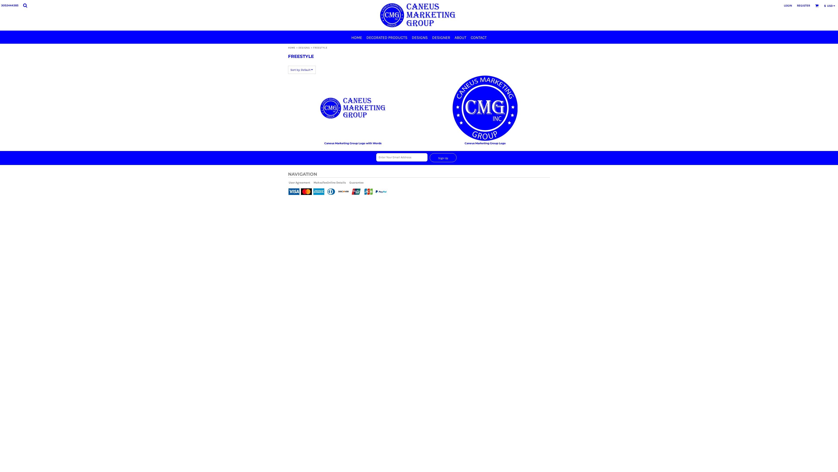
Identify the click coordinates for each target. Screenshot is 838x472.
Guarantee (356, 182)
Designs (304, 47)
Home (291, 47)
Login (788, 5)
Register (803, 5)
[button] (25, 5)
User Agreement (299, 182)
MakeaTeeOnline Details (330, 182)
